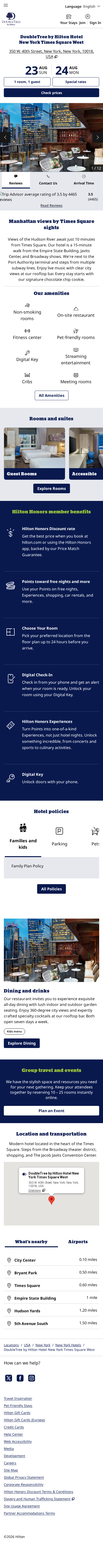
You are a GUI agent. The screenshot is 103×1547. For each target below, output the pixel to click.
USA (27, 1345)
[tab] (16, 180)
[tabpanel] (51, 200)
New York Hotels (68, 1345)
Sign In (95, 22)
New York (42, 1345)
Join (82, 22)
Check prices (64, 92)
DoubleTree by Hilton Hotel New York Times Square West (49, 1349)
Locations (11, 1345)
